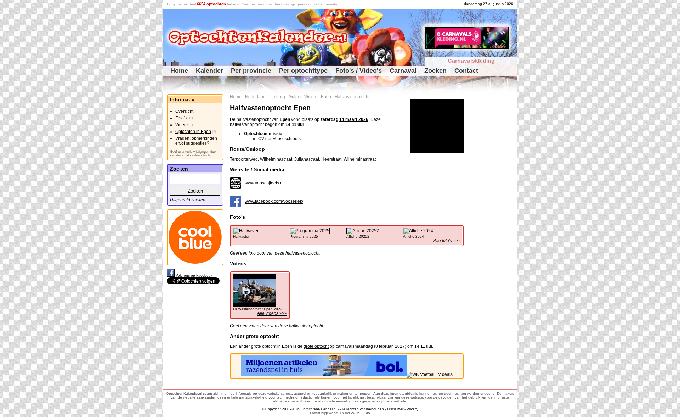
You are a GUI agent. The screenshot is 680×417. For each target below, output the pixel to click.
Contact (466, 70)
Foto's (181, 118)
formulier (331, 4)
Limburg (277, 96)
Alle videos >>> (272, 313)
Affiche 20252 (357, 236)
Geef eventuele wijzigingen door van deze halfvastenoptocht (193, 153)
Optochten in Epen (193, 131)
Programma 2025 (304, 236)
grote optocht (316, 346)
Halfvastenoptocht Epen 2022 (257, 309)
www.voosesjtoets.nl (264, 182)
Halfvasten (241, 236)
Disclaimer (395, 409)
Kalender (209, 70)
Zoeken (435, 70)
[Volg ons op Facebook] (171, 275)
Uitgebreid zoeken (187, 200)
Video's (182, 124)
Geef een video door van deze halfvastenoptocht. (277, 325)
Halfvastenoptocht (352, 96)
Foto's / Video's (358, 70)
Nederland (255, 96)
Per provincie (251, 70)
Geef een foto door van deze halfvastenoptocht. (275, 253)
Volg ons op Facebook (194, 275)
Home (179, 70)
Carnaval (403, 70)
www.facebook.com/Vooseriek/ (274, 201)
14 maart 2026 (353, 119)
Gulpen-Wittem (303, 96)
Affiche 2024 (413, 236)
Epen (326, 96)
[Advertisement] (493, 200)
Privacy (412, 409)
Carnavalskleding (471, 61)
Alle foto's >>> (447, 240)
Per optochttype (303, 70)
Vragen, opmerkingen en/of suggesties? (196, 141)
